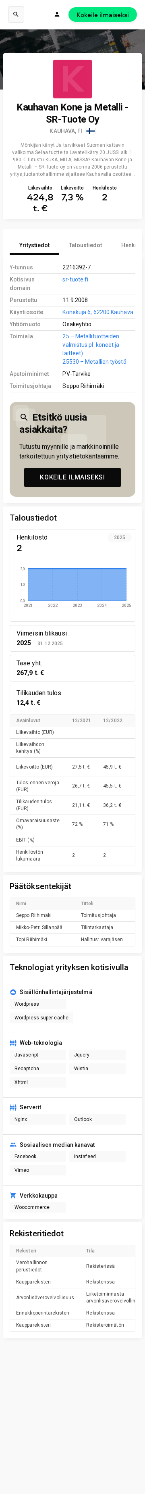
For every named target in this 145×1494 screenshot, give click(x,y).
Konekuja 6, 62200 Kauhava (97, 312)
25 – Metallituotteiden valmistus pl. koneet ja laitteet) (90, 344)
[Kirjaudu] (57, 14)
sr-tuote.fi (75, 279)
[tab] (34, 245)
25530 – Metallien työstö (94, 361)
